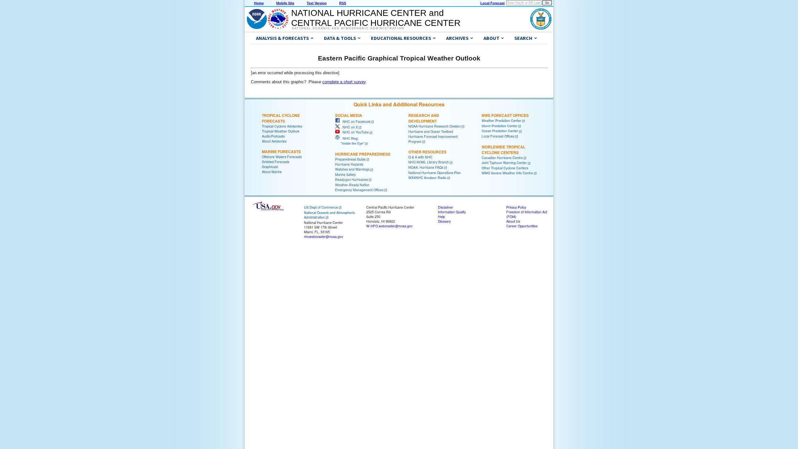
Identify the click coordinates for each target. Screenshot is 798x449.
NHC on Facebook (355, 121)
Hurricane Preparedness (362, 154)
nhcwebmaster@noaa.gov (323, 236)
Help (441, 216)
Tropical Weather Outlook (280, 131)
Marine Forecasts (281, 151)
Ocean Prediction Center (500, 130)
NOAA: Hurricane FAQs (425, 167)
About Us (513, 221)
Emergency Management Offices (359, 189)
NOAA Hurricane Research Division (434, 126)
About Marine (272, 171)
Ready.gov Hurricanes (351, 179)
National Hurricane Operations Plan (434, 172)
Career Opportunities (521, 226)
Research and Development (423, 118)
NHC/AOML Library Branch (428, 162)
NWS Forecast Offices (505, 115)
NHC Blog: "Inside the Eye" (349, 141)
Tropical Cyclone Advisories (282, 126)
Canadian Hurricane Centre (502, 157)
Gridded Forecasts (275, 161)
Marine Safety (345, 174)
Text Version (317, 3)
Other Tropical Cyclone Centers (505, 168)
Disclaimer (445, 207)
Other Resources (427, 152)
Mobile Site (285, 3)
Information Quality (452, 212)
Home (259, 3)
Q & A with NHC (420, 157)
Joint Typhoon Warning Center (504, 162)
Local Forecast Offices (498, 136)
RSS (342, 3)
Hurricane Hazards (349, 164)
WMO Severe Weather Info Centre (507, 173)
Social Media (348, 115)
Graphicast (270, 166)
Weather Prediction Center (501, 120)
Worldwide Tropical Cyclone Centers (503, 149)
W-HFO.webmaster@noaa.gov (389, 226)
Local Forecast (492, 3)
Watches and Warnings (352, 169)
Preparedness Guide (350, 159)
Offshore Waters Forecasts (282, 156)
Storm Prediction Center (499, 125)
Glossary (444, 221)
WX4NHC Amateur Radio (427, 177)
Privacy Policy (516, 207)
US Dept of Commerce (321, 207)
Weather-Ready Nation (352, 184)
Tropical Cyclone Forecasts (281, 118)
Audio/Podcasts (273, 136)
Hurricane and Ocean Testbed (430, 131)
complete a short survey (344, 82)
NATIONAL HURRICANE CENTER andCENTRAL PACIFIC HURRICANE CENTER (375, 18)
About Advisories (274, 141)
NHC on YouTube (354, 132)
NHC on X (349, 127)
